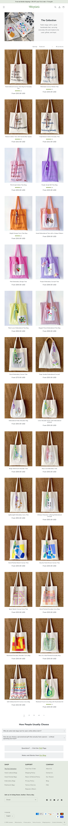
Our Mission (50, 777)
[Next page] (44, 715)
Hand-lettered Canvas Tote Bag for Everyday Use (18, 87)
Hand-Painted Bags (11, 777)
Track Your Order (30, 769)
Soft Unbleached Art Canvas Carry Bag (18, 702)
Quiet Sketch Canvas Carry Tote (18, 609)
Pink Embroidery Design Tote (18, 281)
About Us (49, 769)
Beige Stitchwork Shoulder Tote (18, 468)
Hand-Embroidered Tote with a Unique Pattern (49, 233)
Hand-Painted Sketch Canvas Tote (18, 563)
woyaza (11, 822)
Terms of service (37, 822)
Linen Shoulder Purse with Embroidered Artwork (49, 421)
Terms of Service (30, 785)
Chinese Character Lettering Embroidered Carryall (49, 515)
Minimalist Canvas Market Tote (49, 86)
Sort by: (35, 46)
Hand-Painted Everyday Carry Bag (50, 609)
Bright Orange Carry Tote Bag (18, 233)
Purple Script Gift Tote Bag (49, 185)
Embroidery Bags (10, 781)
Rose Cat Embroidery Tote (49, 468)
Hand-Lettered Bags (11, 773)
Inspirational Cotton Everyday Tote (49, 136)
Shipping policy (46, 822)
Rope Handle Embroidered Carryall (49, 374)
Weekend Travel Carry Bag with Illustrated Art (49, 702)
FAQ (47, 785)
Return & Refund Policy (32, 777)
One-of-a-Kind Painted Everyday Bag (49, 655)
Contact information (57, 822)
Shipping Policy (30, 773)
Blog (47, 781)
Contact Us (49, 773)
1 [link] (24, 715)
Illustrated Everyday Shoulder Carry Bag (18, 655)
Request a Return (30, 789)
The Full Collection (11, 769)
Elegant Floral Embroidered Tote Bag (49, 328)
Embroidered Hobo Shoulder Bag (18, 420)
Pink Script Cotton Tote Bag (18, 185)
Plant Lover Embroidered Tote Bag (18, 328)
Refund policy (18, 822)
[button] (4, 7)
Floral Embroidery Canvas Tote (18, 374)
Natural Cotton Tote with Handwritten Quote (18, 136)
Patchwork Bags (10, 785)
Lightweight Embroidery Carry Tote (18, 515)
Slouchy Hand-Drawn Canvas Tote (49, 563)
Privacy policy (27, 822)
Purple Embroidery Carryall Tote (49, 281)
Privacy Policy (29, 781)
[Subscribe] (35, 800)
